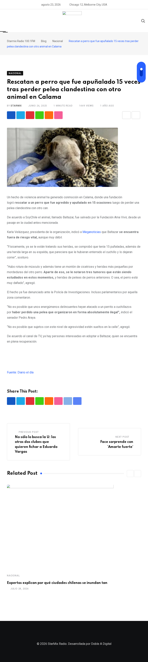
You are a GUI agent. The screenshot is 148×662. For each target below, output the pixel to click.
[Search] (143, 21)
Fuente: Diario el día (20, 372)
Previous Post (29, 432)
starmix (16, 105)
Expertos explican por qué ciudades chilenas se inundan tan (57, 583)
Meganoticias (92, 232)
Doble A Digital (101, 644)
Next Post (122, 437)
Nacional (13, 575)
